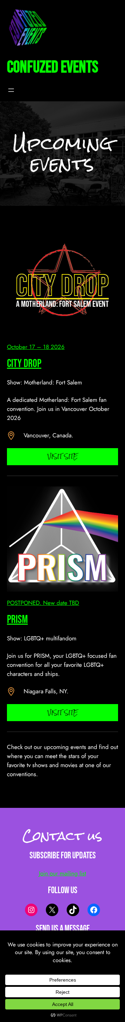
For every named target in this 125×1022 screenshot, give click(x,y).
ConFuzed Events (52, 67)
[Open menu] (11, 90)
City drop (24, 363)
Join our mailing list (62, 873)
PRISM (17, 619)
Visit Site (63, 456)
